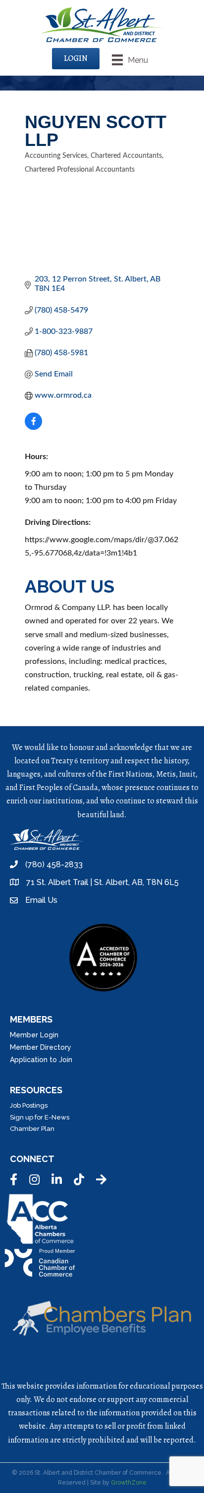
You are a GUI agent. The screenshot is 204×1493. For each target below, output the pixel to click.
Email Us (41, 900)
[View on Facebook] (33, 427)
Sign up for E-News (39, 1117)
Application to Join (41, 1060)
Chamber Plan (32, 1128)
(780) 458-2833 (54, 864)
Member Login (34, 1035)
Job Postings (29, 1105)
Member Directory (40, 1047)
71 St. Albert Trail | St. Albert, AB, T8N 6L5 (102, 882)
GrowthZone (129, 1482)
